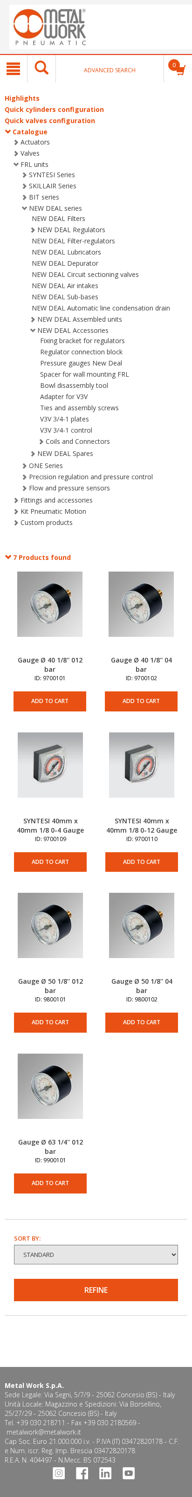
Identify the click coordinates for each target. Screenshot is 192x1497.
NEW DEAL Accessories (73, 330)
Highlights (22, 98)
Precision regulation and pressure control (91, 476)
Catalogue (30, 131)
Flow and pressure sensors (69, 487)
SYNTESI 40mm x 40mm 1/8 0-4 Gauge (50, 825)
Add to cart (50, 701)
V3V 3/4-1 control (66, 430)
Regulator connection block (81, 351)
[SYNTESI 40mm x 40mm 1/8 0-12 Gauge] (141, 774)
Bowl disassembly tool (74, 385)
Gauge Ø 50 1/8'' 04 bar (141, 986)
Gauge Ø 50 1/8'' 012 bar (50, 986)
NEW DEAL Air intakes (65, 285)
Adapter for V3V (64, 396)
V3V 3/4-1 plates (64, 418)
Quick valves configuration (50, 120)
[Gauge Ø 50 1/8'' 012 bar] (50, 935)
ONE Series (46, 465)
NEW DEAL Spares (65, 453)
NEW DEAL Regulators (71, 229)
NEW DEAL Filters (58, 218)
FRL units (34, 164)
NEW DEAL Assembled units (79, 319)
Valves (30, 153)
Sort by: (27, 1238)
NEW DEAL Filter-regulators (73, 240)
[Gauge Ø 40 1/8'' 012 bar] (50, 613)
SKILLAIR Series (52, 185)
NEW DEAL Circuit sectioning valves (85, 274)
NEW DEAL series (55, 208)
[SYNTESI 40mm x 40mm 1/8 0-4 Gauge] (50, 774)
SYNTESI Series (52, 174)
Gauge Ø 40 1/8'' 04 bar (141, 664)
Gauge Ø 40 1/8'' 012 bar (50, 664)
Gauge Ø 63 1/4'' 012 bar (50, 1147)
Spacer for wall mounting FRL (84, 374)
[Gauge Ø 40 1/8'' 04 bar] (141, 613)
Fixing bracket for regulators (82, 340)
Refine (96, 1290)
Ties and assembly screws (79, 407)
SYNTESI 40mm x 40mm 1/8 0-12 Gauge (141, 825)
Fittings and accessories (57, 500)
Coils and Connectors (78, 441)
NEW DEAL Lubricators (66, 252)
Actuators (35, 142)
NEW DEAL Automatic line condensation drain (101, 308)
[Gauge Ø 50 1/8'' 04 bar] (141, 935)
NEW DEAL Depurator (65, 263)
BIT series (44, 197)
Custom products (47, 522)
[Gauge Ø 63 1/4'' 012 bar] (50, 1096)
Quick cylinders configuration (54, 109)
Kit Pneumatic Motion (53, 511)
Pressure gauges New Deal (81, 363)
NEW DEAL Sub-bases (65, 296)
